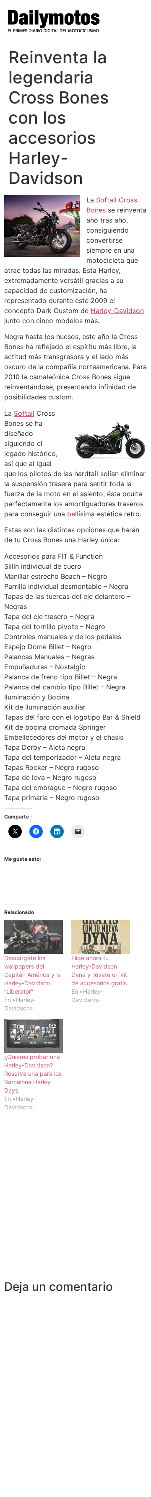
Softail (24, 413)
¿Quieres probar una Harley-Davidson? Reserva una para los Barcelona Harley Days (33, 1073)
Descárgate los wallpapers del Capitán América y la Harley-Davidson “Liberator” (32, 974)
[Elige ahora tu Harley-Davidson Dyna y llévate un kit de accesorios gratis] (100, 937)
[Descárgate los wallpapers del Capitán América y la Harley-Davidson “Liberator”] (33, 937)
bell (72, 514)
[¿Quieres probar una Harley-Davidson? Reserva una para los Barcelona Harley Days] (33, 1036)
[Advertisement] (75, 1200)
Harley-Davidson (117, 310)
